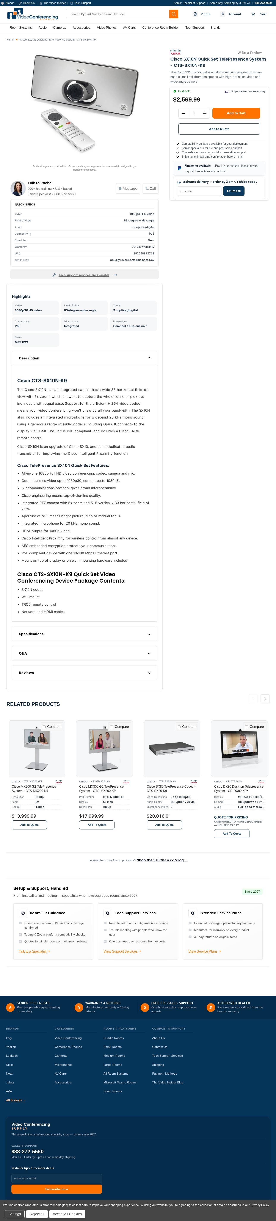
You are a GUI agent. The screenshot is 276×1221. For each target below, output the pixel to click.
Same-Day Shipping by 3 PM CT (230, 3)
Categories (64, 1028)
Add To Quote (29, 824)
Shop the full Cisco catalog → (162, 860)
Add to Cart (236, 113)
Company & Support (168, 1028)
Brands (12, 1028)
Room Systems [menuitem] (21, 27)
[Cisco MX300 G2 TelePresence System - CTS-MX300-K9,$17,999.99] (104, 748)
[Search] (173, 14)
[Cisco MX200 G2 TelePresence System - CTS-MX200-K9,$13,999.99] (37, 748)
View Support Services (120, 951)
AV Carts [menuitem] (129, 27)
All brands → (16, 1100)
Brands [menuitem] (215, 27)
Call (153, 188)
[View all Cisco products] (175, 52)
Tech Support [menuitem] (194, 27)
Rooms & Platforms (120, 1028)
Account (235, 14)
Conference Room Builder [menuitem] (160, 27)
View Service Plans (203, 951)
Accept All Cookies (67, 1214)
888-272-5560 (263, 3)
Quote (206, 14)
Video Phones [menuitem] (107, 27)
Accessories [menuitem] (81, 27)
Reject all (37, 1214)
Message (130, 188)
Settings (14, 1214)
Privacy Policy (260, 1205)
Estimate (234, 191)
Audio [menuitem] (43, 27)
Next (265, 700)
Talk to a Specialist (32, 951)
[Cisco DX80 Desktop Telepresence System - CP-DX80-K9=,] (239, 748)
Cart (263, 14)
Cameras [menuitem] (59, 27)
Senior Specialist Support (189, 3)
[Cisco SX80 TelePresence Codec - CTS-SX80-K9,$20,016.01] (172, 748)
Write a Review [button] (250, 52)
